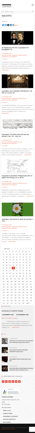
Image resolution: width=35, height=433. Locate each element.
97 (26, 276)
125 (11, 287)
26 (29, 254)
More (16, 25)
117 (11, 284)
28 (6, 257)
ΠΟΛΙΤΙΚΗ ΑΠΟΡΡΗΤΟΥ (9, 419)
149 (11, 295)
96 (23, 276)
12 (12, 251)
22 (16, 254)
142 (15, 292)
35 (29, 257)
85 (16, 273)
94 (16, 276)
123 (4, 287)
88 (26, 273)
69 (23, 268)
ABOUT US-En (7, 410)
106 (30, 278)
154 (31, 295)
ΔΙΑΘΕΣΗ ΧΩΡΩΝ (7, 413)
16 (26, 251)
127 (19, 287)
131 (4, 289)
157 (11, 297)
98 (29, 276)
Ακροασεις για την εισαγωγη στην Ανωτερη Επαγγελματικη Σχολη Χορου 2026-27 (21, 341)
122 (31, 284)
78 (23, 270)
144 (23, 292)
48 (13, 262)
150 (15, 295)
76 (16, 270)
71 (29, 268)
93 (13, 276)
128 (23, 287)
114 (30, 281)
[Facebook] (3, 381)
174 (15, 303)
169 (27, 300)
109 (11, 281)
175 (19, 303)
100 (7, 278)
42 (23, 259)
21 (13, 254)
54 (3, 265)
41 (20, 259)
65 (10, 268)
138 (31, 289)
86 (20, 273)
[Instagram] (6, 381)
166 (15, 300)
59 (20, 265)
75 (13, 270)
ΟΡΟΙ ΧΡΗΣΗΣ (7, 422)
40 (16, 259)
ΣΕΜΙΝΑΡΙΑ (14, 56)
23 (20, 254)
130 (31, 287)
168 (23, 300)
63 (3, 268)
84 (13, 273)
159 (19, 297)
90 (3, 276)
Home (2, 11)
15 (22, 251)
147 (4, 295)
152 (23, 295)
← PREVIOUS (6, 249)
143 (19, 292)
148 (7, 295)
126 (15, 287)
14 (19, 251)
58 (16, 265)
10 (6, 251)
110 (15, 281)
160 (23, 297)
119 (19, 284)
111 (19, 281)
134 (15, 289)
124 (7, 287)
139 (4, 292)
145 (27, 292)
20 (10, 254)
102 (15, 278)
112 (23, 281)
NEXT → (28, 303)
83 (10, 273)
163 (4, 300)
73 (6, 270)
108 (7, 281)
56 (10, 265)
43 (26, 259)
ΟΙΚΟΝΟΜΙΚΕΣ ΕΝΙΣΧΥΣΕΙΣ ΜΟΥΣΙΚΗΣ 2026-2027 (20, 360)
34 (26, 257)
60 (23, 265)
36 (3, 259)
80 (29, 270)
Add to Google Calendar (10, 318)
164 (7, 300)
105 (26, 278)
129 (27, 287)
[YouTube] (9, 381)
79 (26, 270)
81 (3, 273)
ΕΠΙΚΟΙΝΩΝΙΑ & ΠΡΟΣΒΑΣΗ (10, 416)
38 (10, 259)
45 (3, 262)
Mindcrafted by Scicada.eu (8, 428)
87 (23, 273)
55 (6, 265)
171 (4, 303)
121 (27, 284)
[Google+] (13, 381)
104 (23, 278)
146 (31, 292)
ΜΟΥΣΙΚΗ (4, 55)
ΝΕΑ (10, 56)
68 (20, 268)
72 (3, 270)
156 (7, 297)
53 (29, 262)
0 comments (4, 59)
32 (20, 257)
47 (10, 262)
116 (7, 284)
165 (11, 300)
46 (6, 262)
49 (16, 262)
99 (3, 278)
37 (6, 259)
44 (29, 259)
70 (26, 268)
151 (19, 295)
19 (6, 254)
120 (23, 284)
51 (23, 262)
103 (19, 278)
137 (27, 289)
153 (27, 295)
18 (3, 254)
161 (27, 297)
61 (26, 265)
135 (19, 289)
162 (31, 297)
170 (31, 300)
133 (11, 289)
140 (7, 292)
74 (10, 270)
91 (6, 276)
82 (6, 273)
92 (10, 276)
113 (27, 281)
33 (23, 257)
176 (23, 303)
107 (4, 281)
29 (10, 257)
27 (3, 257)
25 (26, 254)
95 (20, 276)
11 (9, 251)
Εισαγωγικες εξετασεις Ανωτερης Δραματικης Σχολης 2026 (18, 350)
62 (29, 265)
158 (15, 297)
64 (6, 268)
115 (4, 284)
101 (11, 278)
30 (13, 257)
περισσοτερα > (5, 70)
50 (20, 262)
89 (29, 273)
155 (4, 297)
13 (16, 251)
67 (16, 268)
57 (13, 265)
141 (11, 292)
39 (13, 259)
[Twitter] (16, 381)
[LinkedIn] (19, 381)
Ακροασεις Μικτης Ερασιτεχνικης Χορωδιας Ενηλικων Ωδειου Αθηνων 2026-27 (21, 369)
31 (16, 257)
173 (11, 303)
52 (26, 262)
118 (15, 284)
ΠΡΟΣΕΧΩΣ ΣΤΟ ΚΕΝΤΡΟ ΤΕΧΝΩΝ (12, 311)
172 (7, 303)
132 (7, 289)
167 (19, 300)
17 (29, 251)
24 (23, 254)
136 (23, 289)
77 (20, 270)
